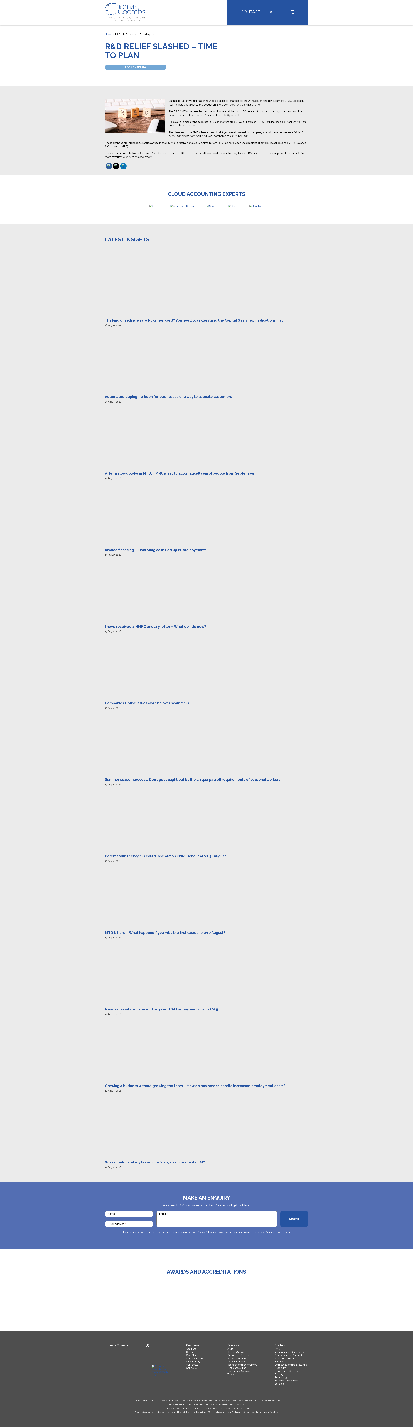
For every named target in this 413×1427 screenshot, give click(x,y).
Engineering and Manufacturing (291, 1365)
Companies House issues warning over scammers (147, 703)
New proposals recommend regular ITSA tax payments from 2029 (161, 1009)
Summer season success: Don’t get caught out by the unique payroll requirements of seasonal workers (192, 779)
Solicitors (279, 1383)
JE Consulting (274, 1400)
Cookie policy (238, 1400)
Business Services (236, 1352)
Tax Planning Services (238, 1371)
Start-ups (279, 1361)
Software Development (287, 1380)
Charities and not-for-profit (288, 1355)
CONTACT (250, 12)
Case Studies (193, 1355)
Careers (190, 1352)
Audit (230, 1349)
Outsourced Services (238, 1355)
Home (108, 34)
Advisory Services (236, 1358)
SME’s (278, 1349)
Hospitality (280, 1368)
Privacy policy (225, 1400)
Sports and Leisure (284, 1358)
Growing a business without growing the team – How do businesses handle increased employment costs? (195, 1086)
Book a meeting (135, 67)
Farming (279, 1374)
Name (111, 1213)
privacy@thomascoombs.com (274, 1232)
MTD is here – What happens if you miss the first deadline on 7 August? (165, 932)
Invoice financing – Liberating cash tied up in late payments (155, 550)
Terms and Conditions (207, 1400)
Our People (192, 1365)
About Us (191, 1349)
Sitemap (248, 1400)
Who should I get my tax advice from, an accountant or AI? (155, 1162)
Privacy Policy (204, 1232)
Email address (116, 1224)
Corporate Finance (237, 1361)
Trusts (230, 1374)
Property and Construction (288, 1371)
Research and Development (242, 1365)
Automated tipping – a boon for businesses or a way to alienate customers (168, 397)
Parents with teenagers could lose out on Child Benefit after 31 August (165, 856)
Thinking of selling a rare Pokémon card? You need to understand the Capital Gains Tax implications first (194, 320)
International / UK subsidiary (289, 1352)
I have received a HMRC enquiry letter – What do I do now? (155, 626)
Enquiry (163, 1213)
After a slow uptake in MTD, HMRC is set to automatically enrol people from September (180, 473)
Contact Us (192, 1368)
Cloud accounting (236, 1368)
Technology (281, 1377)
